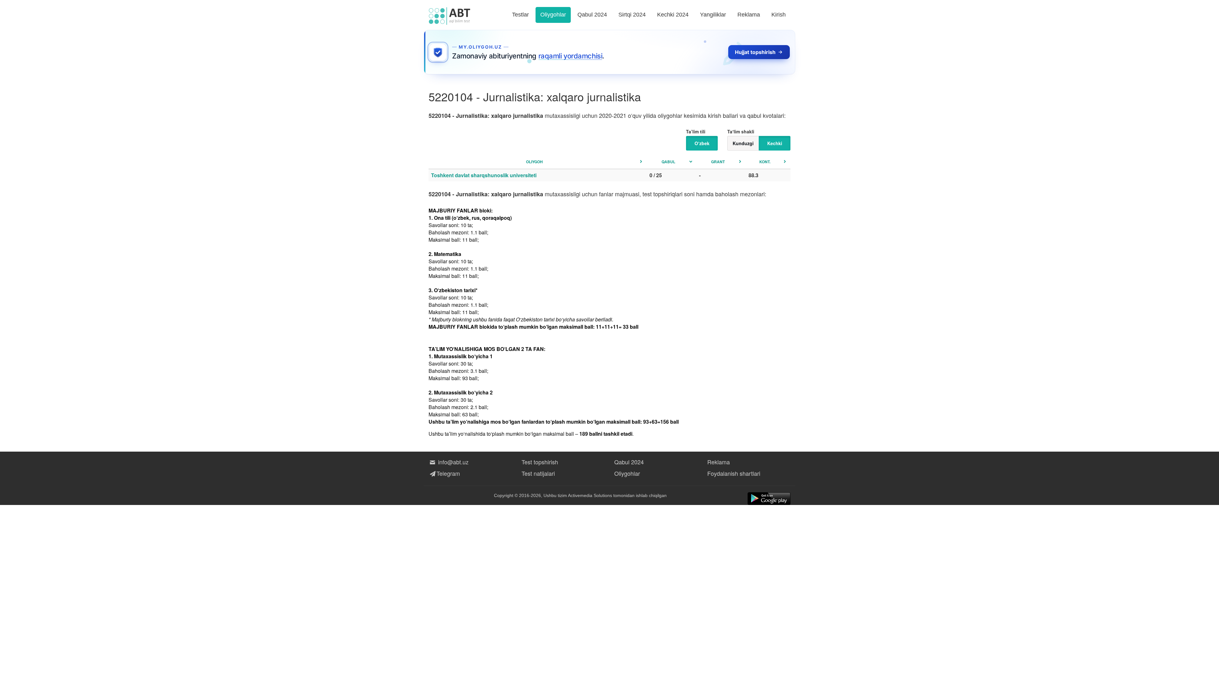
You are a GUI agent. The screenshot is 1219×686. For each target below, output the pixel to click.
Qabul (668, 162)
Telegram (448, 473)
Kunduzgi (743, 143)
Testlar (520, 14)
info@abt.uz (452, 462)
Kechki (774, 143)
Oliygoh (534, 162)
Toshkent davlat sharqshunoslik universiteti (483, 175)
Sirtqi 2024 (632, 14)
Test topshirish (540, 462)
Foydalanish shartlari (733, 473)
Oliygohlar (553, 14)
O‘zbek (702, 143)
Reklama (748, 14)
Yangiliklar (713, 14)
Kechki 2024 (673, 14)
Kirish (778, 14)
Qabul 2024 (592, 14)
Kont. (764, 162)
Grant (718, 162)
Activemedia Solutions (590, 495)
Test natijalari (538, 473)
